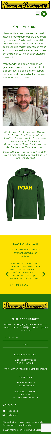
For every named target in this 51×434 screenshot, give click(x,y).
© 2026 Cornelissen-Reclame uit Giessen (23, 429)
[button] (38, 13)
